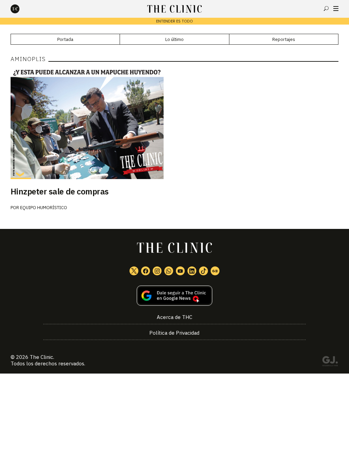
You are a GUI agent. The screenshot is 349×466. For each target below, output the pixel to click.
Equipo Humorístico (43, 207)
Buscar (326, 8)
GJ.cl (329, 362)
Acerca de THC (174, 317)
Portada (65, 39)
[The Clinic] (21, 8)
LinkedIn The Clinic (191, 270)
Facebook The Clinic (145, 270)
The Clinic (41, 357)
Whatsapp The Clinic (168, 270)
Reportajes (283, 39)
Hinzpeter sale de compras (60, 191)
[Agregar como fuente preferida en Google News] (175, 296)
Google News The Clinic (215, 270)
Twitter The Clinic (134, 270)
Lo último (174, 39)
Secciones (335, 8)
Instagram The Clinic (157, 270)
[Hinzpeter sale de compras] (175, 124)
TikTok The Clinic (203, 270)
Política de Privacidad (174, 333)
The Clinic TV (180, 270)
